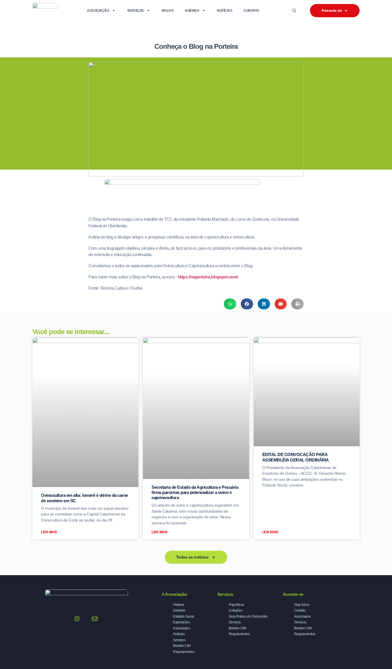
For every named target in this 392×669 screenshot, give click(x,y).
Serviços (135, 11)
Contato (251, 11)
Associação (98, 11)
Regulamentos (183, 652)
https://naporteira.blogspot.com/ (208, 276)
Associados (181, 628)
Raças (168, 11)
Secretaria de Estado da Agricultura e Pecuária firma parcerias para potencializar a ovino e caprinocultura (195, 492)
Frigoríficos (236, 605)
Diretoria (179, 610)
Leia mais (49, 532)
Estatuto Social (183, 616)
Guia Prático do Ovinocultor (248, 616)
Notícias (224, 11)
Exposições (181, 622)
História (178, 605)
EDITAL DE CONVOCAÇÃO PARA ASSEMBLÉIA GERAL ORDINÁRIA (295, 457)
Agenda (192, 11)
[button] (230, 303)
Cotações (235, 610)
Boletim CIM (182, 646)
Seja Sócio (302, 605)
